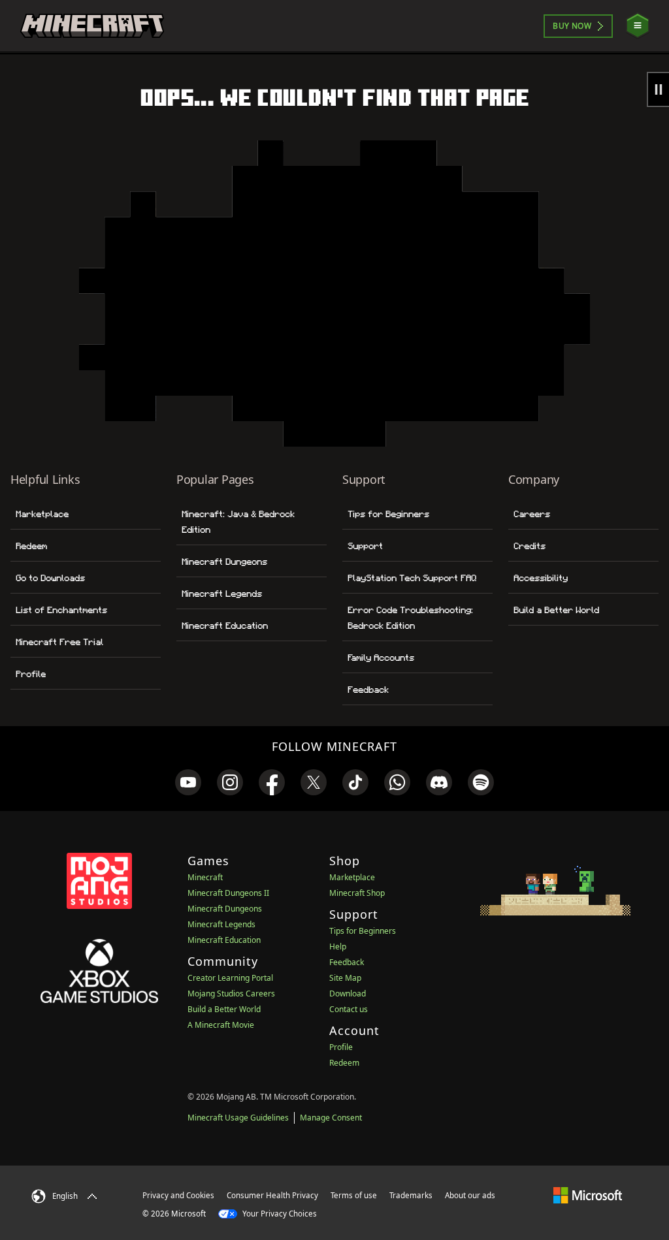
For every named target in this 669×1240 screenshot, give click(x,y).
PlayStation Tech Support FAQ (412, 578)
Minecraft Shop (357, 892)
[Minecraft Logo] (92, 26)
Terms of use (354, 1195)
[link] (188, 782)
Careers (532, 514)
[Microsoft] (587, 1194)
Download (347, 993)
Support (365, 546)
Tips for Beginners (388, 514)
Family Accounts (381, 657)
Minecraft (205, 877)
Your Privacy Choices (278, 1213)
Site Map (345, 977)
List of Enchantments (61, 610)
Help (337, 946)
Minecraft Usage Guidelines (238, 1117)
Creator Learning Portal (230, 977)
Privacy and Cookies (178, 1195)
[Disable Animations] (658, 89)
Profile (31, 674)
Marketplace (42, 514)
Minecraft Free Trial (59, 642)
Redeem (31, 546)
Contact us (348, 1009)
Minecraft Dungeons (224, 561)
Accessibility (541, 578)
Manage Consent (331, 1117)
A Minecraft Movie (221, 1024)
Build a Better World (556, 610)
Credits (530, 546)
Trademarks (410, 1195)
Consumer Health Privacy (272, 1195)
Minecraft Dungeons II (228, 892)
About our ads (470, 1195)
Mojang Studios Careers (231, 993)
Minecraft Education (225, 625)
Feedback (368, 689)
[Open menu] (637, 25)
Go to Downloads (50, 578)
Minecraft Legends (222, 593)
